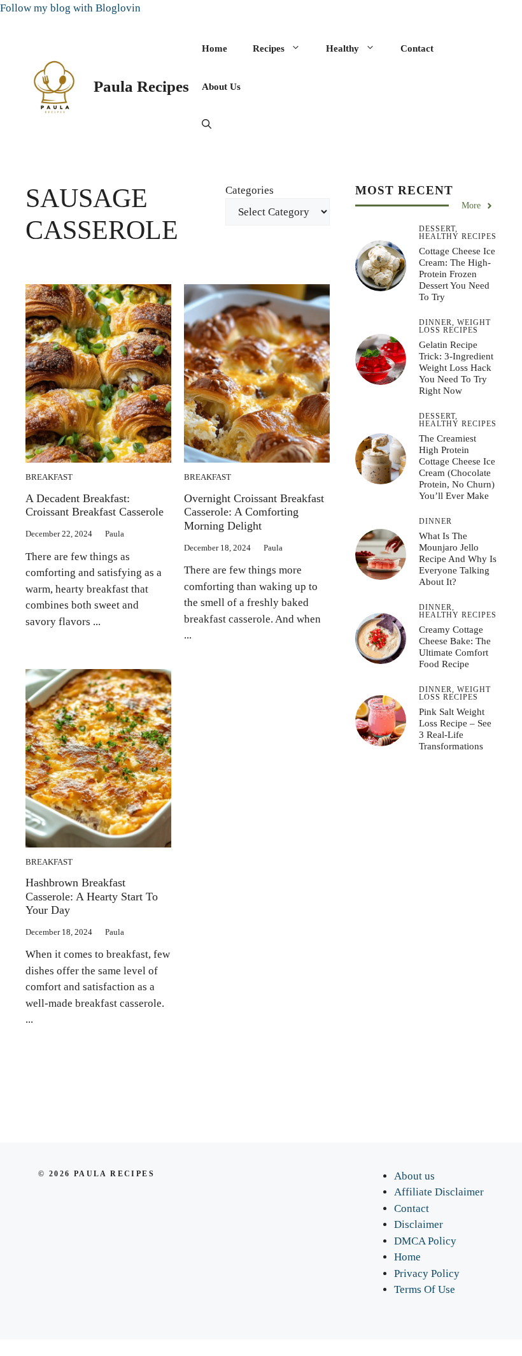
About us (221, 87)
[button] (206, 125)
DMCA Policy (425, 1241)
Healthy (342, 48)
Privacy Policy (427, 1273)
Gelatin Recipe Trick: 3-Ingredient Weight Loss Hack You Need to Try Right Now (456, 368)
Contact (417, 48)
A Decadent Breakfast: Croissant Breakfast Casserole (94, 505)
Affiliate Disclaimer (439, 1192)
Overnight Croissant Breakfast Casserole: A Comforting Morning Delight (254, 512)
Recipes (269, 48)
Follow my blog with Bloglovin (70, 8)
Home (214, 48)
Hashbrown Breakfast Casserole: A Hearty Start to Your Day (91, 896)
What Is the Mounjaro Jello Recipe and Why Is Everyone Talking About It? (458, 559)
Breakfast (49, 477)
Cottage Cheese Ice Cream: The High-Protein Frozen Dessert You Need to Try (457, 274)
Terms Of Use (424, 1289)
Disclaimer (418, 1224)
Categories (249, 190)
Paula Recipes (141, 86)
